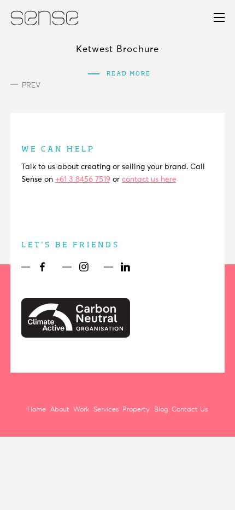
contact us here (149, 179)
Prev (31, 85)
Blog (161, 409)
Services (106, 409)
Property (136, 409)
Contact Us (190, 409)
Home (36, 409)
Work (81, 409)
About (59, 409)
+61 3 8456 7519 (82, 179)
